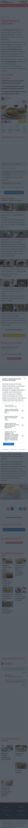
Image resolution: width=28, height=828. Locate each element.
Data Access (14, 449)
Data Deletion (5, 449)
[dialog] (14, 414)
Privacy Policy (22, 449)
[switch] (22, 410)
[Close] (25, 378)
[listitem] (14, 406)
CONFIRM (8, 444)
